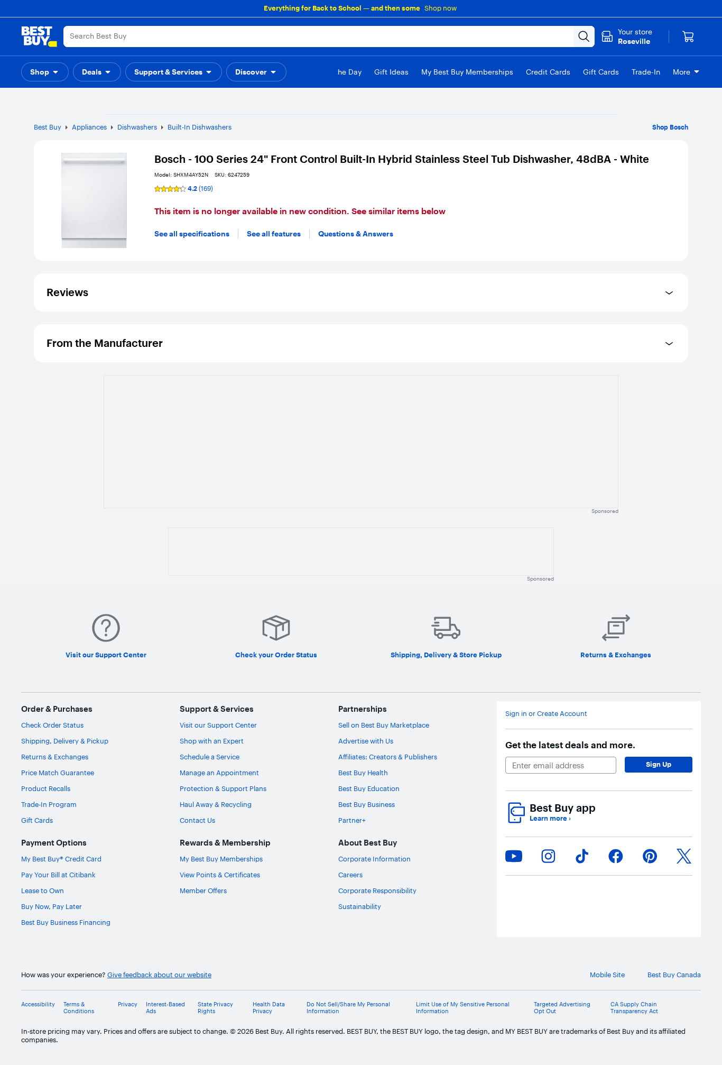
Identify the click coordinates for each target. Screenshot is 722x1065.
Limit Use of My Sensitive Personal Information (463, 1008)
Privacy (127, 1004)
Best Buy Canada (674, 975)
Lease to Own (42, 890)
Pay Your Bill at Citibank (58, 874)
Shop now (440, 8)
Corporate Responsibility (377, 890)
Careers (350, 874)
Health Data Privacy (269, 1008)
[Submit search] (584, 36)
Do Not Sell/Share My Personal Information (348, 1008)
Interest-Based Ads (165, 1008)
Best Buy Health (363, 772)
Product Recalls (45, 788)
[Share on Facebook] (615, 856)
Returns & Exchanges (54, 756)
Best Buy (47, 127)
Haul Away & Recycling (216, 804)
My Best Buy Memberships (221, 859)
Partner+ (352, 820)
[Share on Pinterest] (650, 856)
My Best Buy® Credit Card (61, 859)
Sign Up (658, 764)
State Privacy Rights (215, 1008)
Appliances (89, 127)
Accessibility (38, 1004)
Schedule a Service (209, 756)
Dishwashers (137, 127)
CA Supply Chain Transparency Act (634, 1008)
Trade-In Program (49, 804)
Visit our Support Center (218, 725)
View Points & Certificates (220, 874)
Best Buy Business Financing (65, 922)
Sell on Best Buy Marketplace (383, 725)
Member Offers (203, 890)
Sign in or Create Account (546, 714)
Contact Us (197, 820)
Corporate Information (374, 859)
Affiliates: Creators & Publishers (387, 756)
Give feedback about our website (159, 975)
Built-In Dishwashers (200, 127)
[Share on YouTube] (513, 856)
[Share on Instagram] (548, 856)
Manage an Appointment (219, 772)
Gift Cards (37, 820)
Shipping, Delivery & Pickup (64, 741)
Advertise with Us (365, 741)
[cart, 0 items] (688, 36)
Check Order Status (52, 725)
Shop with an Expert (212, 741)
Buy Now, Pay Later (51, 906)
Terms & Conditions (78, 1008)
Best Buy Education (369, 788)
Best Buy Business (366, 804)
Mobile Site (607, 975)
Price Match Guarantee (57, 772)
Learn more (550, 818)
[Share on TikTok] (581, 856)
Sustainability (359, 906)
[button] (45, 71)
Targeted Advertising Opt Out (562, 1008)
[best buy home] (39, 36)
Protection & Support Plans (223, 788)
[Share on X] (683, 856)
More (681, 72)
